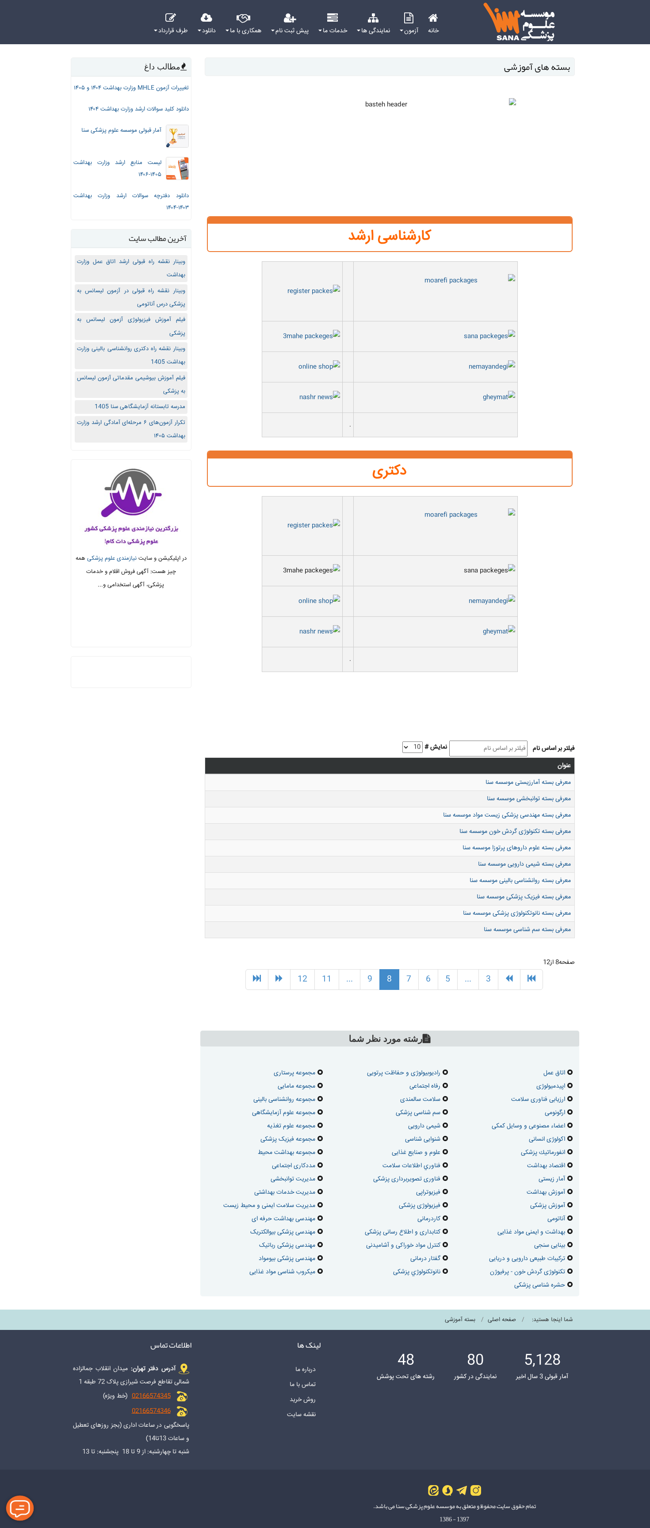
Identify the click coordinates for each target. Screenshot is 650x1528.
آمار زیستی (552, 1179)
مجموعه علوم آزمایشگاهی (283, 1113)
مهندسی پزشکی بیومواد (287, 1259)
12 (302, 979)
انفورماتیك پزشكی (543, 1152)
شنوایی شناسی (422, 1139)
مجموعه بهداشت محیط (286, 1152)
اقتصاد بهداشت (546, 1166)
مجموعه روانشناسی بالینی (284, 1099)
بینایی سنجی (549, 1245)
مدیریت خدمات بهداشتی (284, 1192)
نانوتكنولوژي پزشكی (416, 1272)
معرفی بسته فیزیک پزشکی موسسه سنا (524, 897)
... (468, 979)
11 (327, 979)
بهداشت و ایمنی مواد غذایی (531, 1232)
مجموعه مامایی (296, 1086)
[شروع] (531, 979)
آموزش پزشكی (547, 1206)
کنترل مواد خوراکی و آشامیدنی (403, 1245)
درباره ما (305, 1370)
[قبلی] (509, 979)
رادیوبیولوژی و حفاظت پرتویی (403, 1073)
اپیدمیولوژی (550, 1086)
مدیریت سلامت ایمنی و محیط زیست (269, 1206)
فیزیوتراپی (428, 1192)
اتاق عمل (554, 1073)
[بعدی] (279, 979)
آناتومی (556, 1219)
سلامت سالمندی (420, 1099)
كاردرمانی (428, 1219)
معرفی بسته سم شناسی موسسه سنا (527, 929)
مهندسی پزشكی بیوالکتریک (282, 1232)
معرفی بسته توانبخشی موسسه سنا (529, 799)
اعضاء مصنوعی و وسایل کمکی (528, 1126)
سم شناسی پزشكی (418, 1113)
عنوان (564, 765)
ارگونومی (555, 1113)
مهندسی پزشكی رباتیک (287, 1245)
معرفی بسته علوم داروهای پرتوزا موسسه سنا (517, 848)
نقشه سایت (301, 1415)
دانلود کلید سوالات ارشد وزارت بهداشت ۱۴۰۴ (138, 109)
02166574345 (151, 1396)
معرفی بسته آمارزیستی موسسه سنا (528, 782)
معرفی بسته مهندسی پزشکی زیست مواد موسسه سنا (507, 815)
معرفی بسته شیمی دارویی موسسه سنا (524, 864)
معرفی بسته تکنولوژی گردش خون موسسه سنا (515, 831)
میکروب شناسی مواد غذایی (282, 1272)
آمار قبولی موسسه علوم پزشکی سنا (121, 130)
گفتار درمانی (425, 1259)
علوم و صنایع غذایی (416, 1152)
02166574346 (151, 1411)
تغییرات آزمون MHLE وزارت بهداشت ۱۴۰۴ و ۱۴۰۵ (131, 88)
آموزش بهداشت (546, 1192)
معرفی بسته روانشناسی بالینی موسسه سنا (520, 880)
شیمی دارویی (424, 1126)
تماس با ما (303, 1385)
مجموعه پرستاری (294, 1073)
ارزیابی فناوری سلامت (538, 1099)
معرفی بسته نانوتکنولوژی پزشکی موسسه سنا (517, 913)
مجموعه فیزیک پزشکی (287, 1139)
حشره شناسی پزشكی (539, 1285)
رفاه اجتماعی (424, 1086)
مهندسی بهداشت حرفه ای (283, 1219)
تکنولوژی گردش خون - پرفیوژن (527, 1272)
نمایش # (435, 747)
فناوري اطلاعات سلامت (411, 1166)
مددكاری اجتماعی (293, 1166)
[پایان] (256, 979)
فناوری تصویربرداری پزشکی (406, 1179)
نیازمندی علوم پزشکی (112, 558)
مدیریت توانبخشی (293, 1179)
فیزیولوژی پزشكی (419, 1206)
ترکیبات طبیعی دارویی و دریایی (527, 1259)
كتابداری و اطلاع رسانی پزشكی (402, 1232)
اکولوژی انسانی (547, 1139)
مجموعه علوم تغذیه (291, 1126)
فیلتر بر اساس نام (552, 748)
